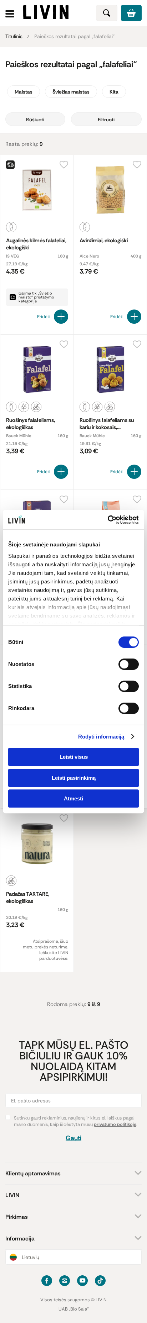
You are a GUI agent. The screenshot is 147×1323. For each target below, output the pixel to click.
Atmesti (73, 798)
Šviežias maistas (71, 92)
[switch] (128, 664)
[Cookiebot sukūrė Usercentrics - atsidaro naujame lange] (107, 519)
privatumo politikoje (115, 1124)
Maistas (23, 92)
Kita (114, 92)
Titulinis (13, 36)
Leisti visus (74, 757)
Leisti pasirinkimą (74, 778)
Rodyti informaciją (101, 737)
